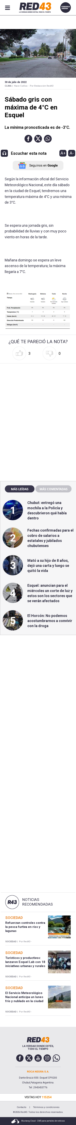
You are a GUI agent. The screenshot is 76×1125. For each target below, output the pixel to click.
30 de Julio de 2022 (16, 82)
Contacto (21, 1107)
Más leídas (19, 489)
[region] (38, 390)
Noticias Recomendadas (37, 902)
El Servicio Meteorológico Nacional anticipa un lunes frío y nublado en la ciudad (24, 997)
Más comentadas (53, 489)
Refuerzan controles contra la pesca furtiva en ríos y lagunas (25, 927)
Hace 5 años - (21, 86)
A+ (63, 153)
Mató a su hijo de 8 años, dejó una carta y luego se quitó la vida (48, 565)
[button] (28, 139)
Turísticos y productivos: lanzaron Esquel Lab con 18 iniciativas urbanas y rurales (25, 962)
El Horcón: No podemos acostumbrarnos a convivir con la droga (49, 621)
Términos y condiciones (46, 1107)
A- (72, 153)
